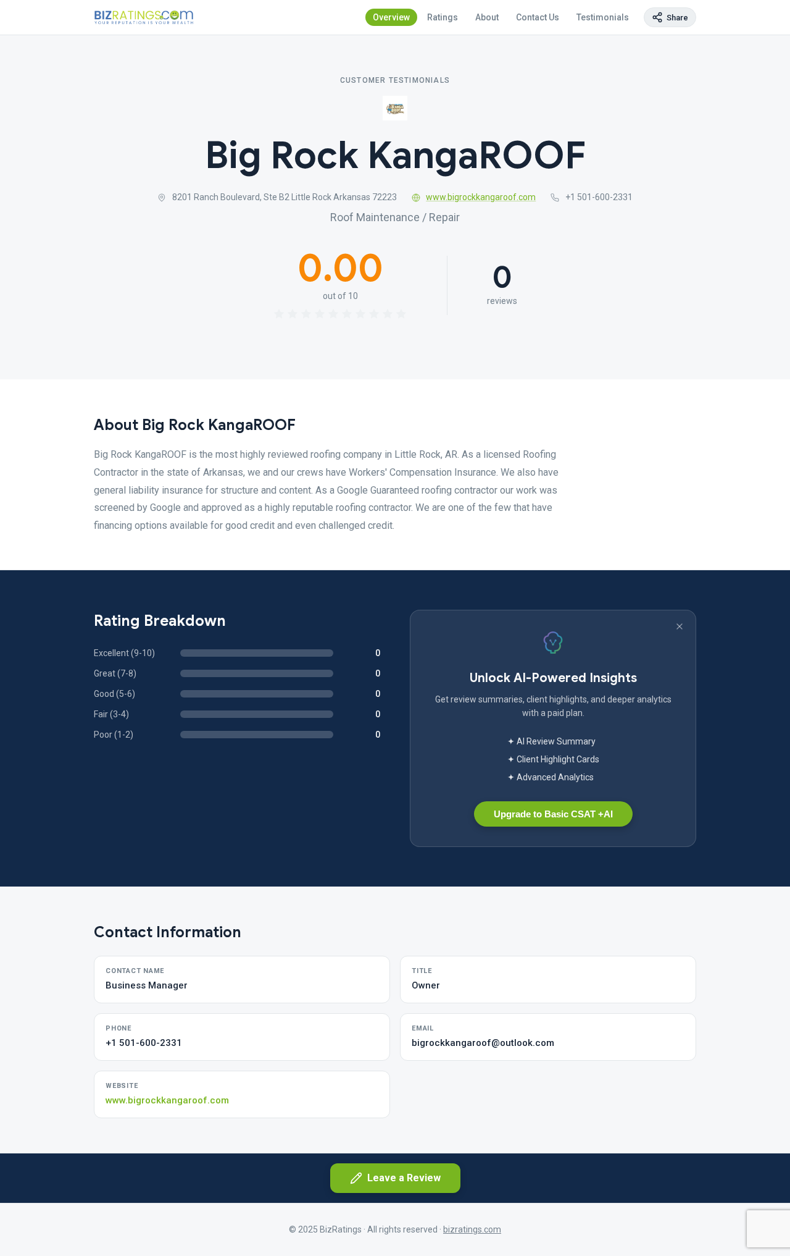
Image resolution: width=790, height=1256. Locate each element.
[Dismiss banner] (679, 626)
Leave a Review (404, 1178)
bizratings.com (472, 1229)
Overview (391, 17)
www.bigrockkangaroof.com (481, 197)
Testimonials (602, 17)
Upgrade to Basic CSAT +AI (553, 814)
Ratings (442, 17)
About (487, 17)
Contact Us (537, 17)
